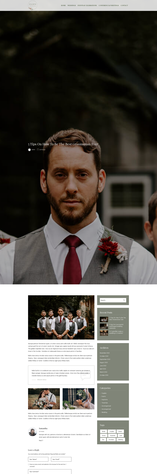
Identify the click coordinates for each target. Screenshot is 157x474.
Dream (120, 431)
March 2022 (103, 372)
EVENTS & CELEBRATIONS (87, 5)
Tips (103, 439)
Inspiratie (105, 399)
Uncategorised (106, 406)
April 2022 (103, 369)
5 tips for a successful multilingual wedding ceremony (116, 326)
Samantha (43, 428)
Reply (40, 440)
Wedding (104, 412)
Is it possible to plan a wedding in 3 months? (116, 332)
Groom (104, 435)
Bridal (103, 431)
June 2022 (103, 366)
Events (104, 396)
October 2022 (104, 356)
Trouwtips (105, 403)
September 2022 (105, 359)
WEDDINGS (72, 5)
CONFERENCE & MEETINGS (109, 5)
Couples (104, 393)
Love (121, 435)
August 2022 (104, 362)
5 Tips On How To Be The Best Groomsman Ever (117, 318)
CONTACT (124, 5)
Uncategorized (106, 409)
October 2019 (104, 375)
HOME (63, 5)
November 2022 (105, 353)
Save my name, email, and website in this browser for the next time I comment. (48, 465)
